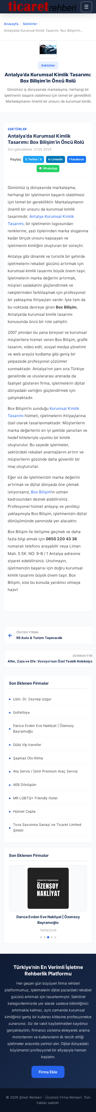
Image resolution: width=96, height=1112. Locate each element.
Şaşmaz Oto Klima (28, 758)
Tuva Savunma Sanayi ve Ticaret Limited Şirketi (47, 827)
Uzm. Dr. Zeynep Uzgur (32, 699)
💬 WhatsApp (48, 168)
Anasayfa (11, 24)
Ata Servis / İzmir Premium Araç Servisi (45, 771)
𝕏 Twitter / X (33, 159)
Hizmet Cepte (24, 811)
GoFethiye (21, 712)
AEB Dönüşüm (24, 785)
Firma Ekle (48, 1072)
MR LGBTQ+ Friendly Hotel (35, 798)
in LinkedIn (55, 159)
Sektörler (30, 24)
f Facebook (76, 159)
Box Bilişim (41, 491)
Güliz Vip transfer (27, 745)
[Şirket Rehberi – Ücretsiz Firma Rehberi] (42, 6)
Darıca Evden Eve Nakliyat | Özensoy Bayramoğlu (43, 728)
